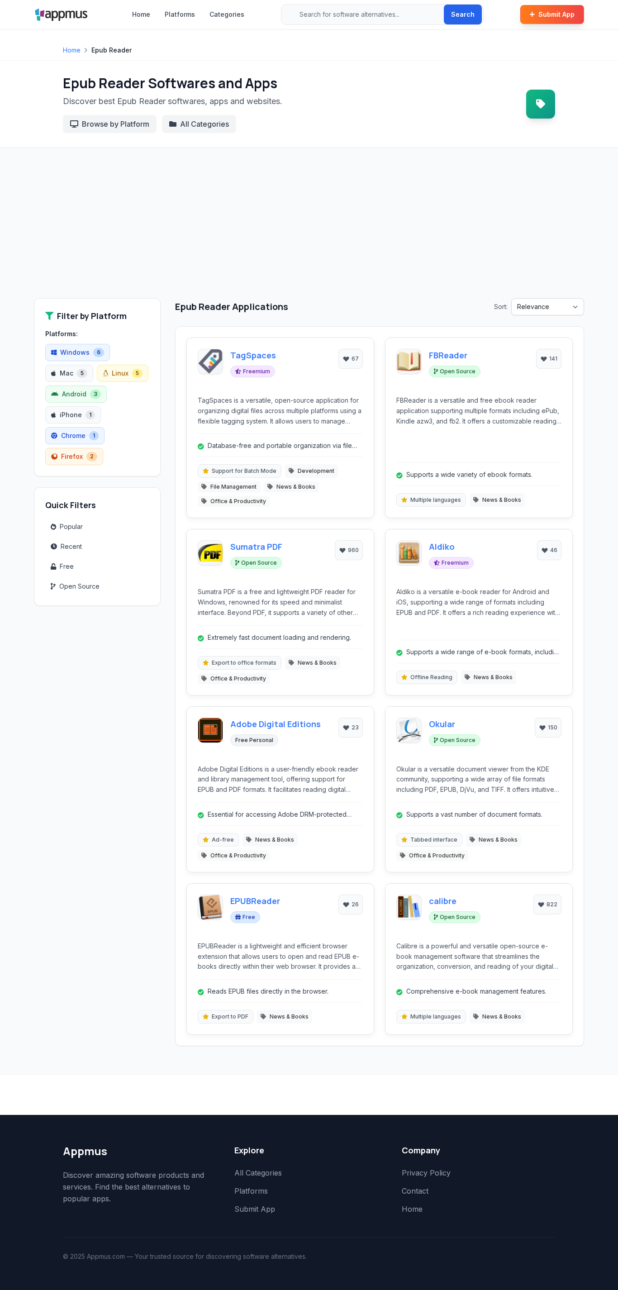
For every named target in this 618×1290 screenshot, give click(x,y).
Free (67, 566)
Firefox (77, 456)
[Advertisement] (309, 230)
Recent (71, 546)
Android (79, 394)
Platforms (180, 14)
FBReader (448, 355)
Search (463, 14)
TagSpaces (253, 355)
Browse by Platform (115, 124)
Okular (442, 724)
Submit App (556, 14)
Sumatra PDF (256, 546)
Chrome (78, 435)
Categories (226, 14)
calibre (442, 900)
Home (141, 14)
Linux (125, 373)
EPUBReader (255, 900)
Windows (80, 352)
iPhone (75, 415)
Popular (71, 526)
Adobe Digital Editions (275, 724)
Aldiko (442, 546)
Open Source (79, 586)
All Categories (204, 124)
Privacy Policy (426, 1172)
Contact (415, 1190)
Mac (72, 373)
